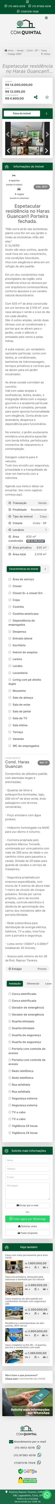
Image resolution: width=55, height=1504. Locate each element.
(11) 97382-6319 (41, 6)
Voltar (46, 53)
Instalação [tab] (15, 983)
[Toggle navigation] (46, 18)
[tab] (22, 114)
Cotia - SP (32, 50)
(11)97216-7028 (29, 11)
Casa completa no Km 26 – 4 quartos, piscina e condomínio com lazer (26, 1346)
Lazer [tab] (48, 983)
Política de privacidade (27, 1498)
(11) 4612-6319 (16, 6)
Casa (44, 50)
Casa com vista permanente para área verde (26, 1256)
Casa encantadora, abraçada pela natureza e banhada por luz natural (24, 1278)
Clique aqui (11, 1378)
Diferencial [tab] (33, 983)
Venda (20, 50)
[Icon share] (27, 1)
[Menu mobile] (27, 28)
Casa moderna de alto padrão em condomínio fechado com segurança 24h (25, 1301)
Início (10, 50)
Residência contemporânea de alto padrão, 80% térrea (24, 1324)
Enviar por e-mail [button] (28, 1205)
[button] (8, 134)
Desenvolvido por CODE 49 (27, 1501)
